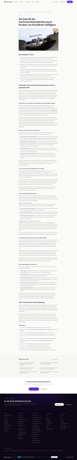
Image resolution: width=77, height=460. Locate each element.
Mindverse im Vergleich (64, 423)
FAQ (47, 427)
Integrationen (6, 427)
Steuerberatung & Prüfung (36, 423)
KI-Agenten (6, 419)
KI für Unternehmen (35, 415)
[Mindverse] (8, 1)
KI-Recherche (20, 423)
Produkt (15, 1)
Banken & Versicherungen (36, 417)
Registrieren (70, 1)
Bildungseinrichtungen (36, 428)
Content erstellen (7, 428)
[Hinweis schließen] (59, 457)
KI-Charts (20, 436)
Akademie (48, 419)
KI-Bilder (5, 430)
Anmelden (56, 1)
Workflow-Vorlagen (22, 450)
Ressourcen (27, 1)
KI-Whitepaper (20, 438)
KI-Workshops (48, 421)
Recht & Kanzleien (35, 421)
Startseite (21, 12)
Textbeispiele (39, 450)
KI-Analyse (20, 427)
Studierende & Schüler (36, 442)
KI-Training (20, 430)
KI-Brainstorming (21, 434)
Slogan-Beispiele (45, 450)
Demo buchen (63, 1)
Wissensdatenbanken (8, 425)
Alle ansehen (55, 359)
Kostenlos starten (33, 389)
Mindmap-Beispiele (53, 450)
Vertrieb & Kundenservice (36, 434)
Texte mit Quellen (21, 425)
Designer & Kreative (35, 440)
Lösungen (21, 1)
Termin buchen (63, 425)
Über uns (62, 415)
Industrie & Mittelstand (36, 427)
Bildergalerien (60, 450)
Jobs (61, 417)
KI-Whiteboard (20, 421)
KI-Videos (20, 415)
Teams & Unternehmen (36, 430)
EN (52, 1)
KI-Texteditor (20, 417)
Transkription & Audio (22, 419)
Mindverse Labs (63, 428)
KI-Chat (5, 417)
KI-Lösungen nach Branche (31, 450)
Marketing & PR (35, 432)
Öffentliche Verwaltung (36, 419)
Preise (33, 1)
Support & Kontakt (49, 428)
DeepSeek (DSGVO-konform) (65, 427)
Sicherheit (62, 421)
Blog (47, 415)
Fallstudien (48, 425)
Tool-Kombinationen (13, 450)
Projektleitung (34, 438)
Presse (61, 419)
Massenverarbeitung (21, 428)
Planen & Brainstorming (22, 432)
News (26, 12)
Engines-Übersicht (49, 423)
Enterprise (37, 1)
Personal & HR (34, 436)
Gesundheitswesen (35, 425)
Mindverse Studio (7, 415)
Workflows (6, 423)
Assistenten (6, 421)
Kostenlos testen (59, 404)
